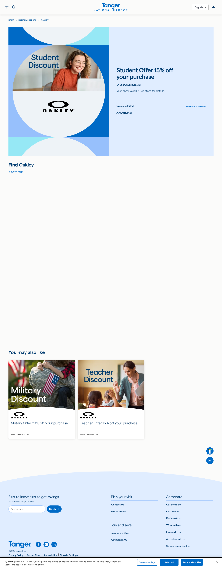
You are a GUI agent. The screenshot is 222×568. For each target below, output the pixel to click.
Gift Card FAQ (119, 540)
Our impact (172, 511)
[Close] (217, 562)
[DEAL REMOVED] (210, 460)
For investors (173, 518)
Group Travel (118, 511)
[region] (111, 562)
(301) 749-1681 (124, 113)
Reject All (169, 562)
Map (214, 7)
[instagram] (46, 544)
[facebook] (38, 544)
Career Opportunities (178, 546)
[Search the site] (14, 7)
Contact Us (117, 504)
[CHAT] (210, 451)
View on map (15, 171)
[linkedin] (54, 544)
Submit (54, 509)
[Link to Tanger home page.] (19, 545)
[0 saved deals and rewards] (210, 460)
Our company (173, 504)
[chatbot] (210, 451)
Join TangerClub (120, 533)
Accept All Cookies (192, 562)
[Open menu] (6, 7)
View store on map (196, 106)
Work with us (173, 525)
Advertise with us (175, 539)
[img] (111, 6)
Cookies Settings (147, 562)
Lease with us (173, 532)
